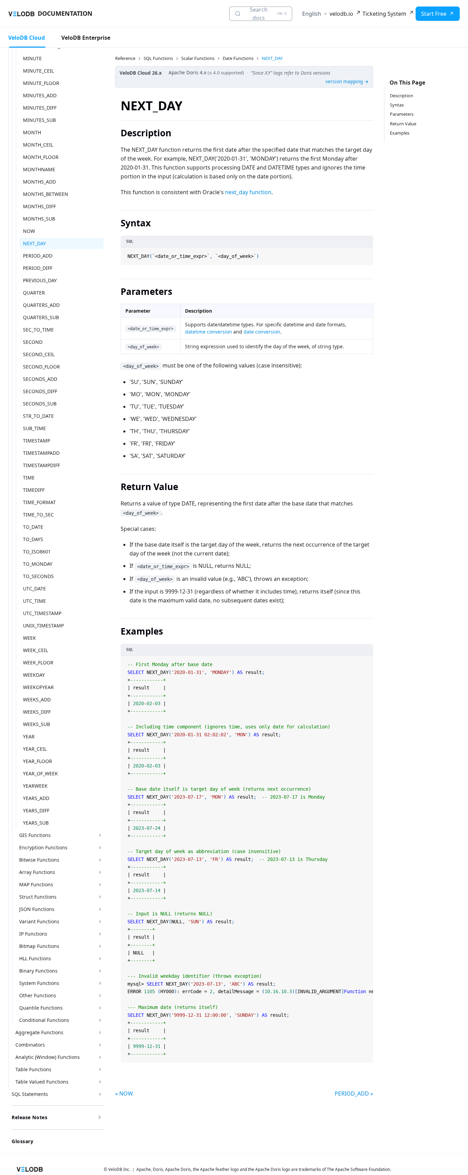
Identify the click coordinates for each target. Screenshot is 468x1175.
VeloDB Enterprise (85, 37)
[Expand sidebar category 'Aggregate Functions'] (100, 1032)
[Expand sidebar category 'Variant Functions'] (100, 921)
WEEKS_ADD (37, 699)
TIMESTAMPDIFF (41, 465)
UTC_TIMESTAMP (42, 613)
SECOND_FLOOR (41, 366)
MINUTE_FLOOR (41, 83)
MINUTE (32, 58)
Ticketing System (384, 13)
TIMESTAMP (36, 440)
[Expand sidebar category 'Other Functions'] (100, 995)
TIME (29, 477)
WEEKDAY (34, 675)
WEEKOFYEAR (38, 687)
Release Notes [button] (29, 1117)
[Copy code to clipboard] (367, 253)
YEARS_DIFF (36, 810)
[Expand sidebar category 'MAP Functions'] (100, 884)
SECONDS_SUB (40, 403)
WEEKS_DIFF (37, 712)
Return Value (403, 124)
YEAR (29, 736)
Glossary (22, 1141)
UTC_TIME (34, 601)
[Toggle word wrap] (359, 662)
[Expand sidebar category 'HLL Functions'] (100, 958)
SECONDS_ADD (40, 379)
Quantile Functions (41, 1007)
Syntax (397, 105)
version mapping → (347, 81)
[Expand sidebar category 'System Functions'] (100, 983)
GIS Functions (35, 835)
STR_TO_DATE (38, 416)
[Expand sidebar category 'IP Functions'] (100, 933)
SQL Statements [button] (30, 1094)
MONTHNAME (39, 169)
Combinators (30, 1044)
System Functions (39, 983)
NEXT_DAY (34, 243)
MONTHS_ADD (39, 181)
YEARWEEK (35, 786)
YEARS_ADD (36, 798)
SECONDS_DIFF (40, 391)
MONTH (32, 132)
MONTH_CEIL (38, 144)
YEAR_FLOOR (37, 761)
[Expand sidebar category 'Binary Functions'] (100, 970)
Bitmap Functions (39, 946)
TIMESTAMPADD (41, 453)
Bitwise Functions (39, 860)
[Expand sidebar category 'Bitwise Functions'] (100, 859)
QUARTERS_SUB (41, 317)
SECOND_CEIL (38, 354)
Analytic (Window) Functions (47, 1057)
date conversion (262, 331)
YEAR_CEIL (35, 749)
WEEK (29, 638)
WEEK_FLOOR (38, 662)
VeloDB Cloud (26, 37)
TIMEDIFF (34, 490)
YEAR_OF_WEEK (40, 773)
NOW (29, 231)
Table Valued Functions (42, 1081)
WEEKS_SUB (36, 724)
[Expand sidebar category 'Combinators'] (100, 1044)
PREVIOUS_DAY (40, 280)
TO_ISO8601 (37, 551)
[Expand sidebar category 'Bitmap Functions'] (100, 946)
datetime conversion (208, 331)
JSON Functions (36, 909)
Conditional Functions (44, 1020)
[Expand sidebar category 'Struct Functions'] (100, 896)
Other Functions (37, 995)
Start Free (433, 13)
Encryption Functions (43, 847)
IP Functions (33, 933)
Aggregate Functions (39, 1032)
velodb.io (341, 13)
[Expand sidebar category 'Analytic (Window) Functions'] (100, 1057)
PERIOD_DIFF (37, 268)
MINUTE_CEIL (38, 70)
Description (401, 95)
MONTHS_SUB (39, 218)
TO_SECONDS (38, 576)
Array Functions (37, 872)
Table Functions (33, 1069)
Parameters (402, 114)
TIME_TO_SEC (38, 514)
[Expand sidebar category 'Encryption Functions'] (100, 847)
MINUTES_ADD (40, 95)
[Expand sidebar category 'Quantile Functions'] (100, 1007)
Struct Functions (38, 896)
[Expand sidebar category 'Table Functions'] (100, 1069)
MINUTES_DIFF (40, 107)
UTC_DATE (34, 588)
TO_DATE (33, 527)
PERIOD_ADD (37, 255)
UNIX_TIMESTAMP (43, 625)
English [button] (311, 13)
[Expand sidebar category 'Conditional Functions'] (100, 1020)
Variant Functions (39, 921)
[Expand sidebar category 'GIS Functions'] (100, 835)
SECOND (32, 342)
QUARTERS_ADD (41, 305)
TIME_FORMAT (39, 502)
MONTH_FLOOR (41, 157)
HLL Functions (35, 958)
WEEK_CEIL (35, 650)
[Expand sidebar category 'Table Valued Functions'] (100, 1081)
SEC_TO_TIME (38, 329)
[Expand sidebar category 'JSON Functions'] (100, 909)
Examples (399, 133)
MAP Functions (36, 884)
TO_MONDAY (37, 564)
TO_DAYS (33, 539)
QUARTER (34, 292)
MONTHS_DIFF (39, 206)
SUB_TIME (34, 428)
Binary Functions (38, 970)
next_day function (248, 192)
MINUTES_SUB (39, 120)
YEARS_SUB (36, 823)
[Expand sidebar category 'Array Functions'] (100, 872)
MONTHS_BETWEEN (45, 194)
